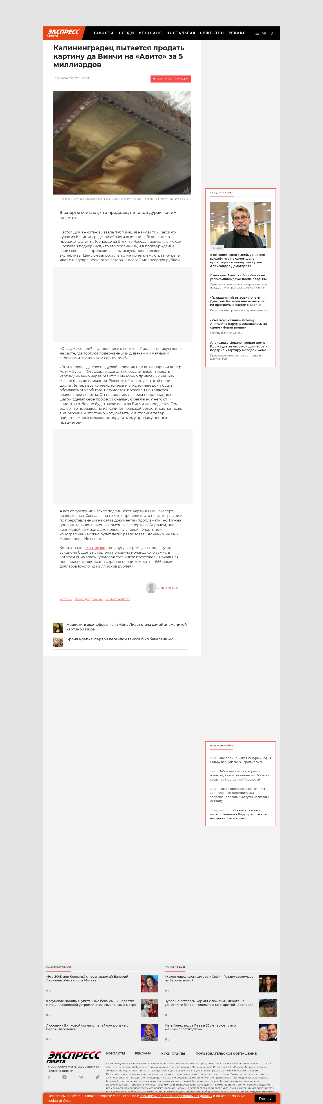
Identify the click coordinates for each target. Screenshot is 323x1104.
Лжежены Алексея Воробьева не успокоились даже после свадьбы (238, 277)
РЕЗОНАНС (150, 33)
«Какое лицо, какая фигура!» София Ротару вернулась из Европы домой (209, 978)
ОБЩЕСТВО (212, 33)
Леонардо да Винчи (88, 599)
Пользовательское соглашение (226, 1054)
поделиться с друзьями (171, 79)
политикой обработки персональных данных (176, 1096)
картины (66, 599)
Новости (103, 33)
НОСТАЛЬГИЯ (181, 33)
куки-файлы (173, 1054)
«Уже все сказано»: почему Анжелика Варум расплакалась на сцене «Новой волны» (238, 323)
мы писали (95, 548)
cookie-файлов (59, 1100)
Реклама (143, 1053)
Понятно (265, 1098)
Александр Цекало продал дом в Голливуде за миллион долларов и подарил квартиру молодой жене (239, 346)
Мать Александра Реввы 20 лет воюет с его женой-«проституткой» (200, 1027)
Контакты (115, 1053)
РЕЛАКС (237, 33)
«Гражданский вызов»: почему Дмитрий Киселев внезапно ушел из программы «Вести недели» (238, 301)
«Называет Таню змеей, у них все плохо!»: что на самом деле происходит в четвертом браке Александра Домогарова (237, 260)
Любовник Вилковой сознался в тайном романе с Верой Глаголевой (87, 1027)
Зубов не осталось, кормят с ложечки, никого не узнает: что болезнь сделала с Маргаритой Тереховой (209, 1003)
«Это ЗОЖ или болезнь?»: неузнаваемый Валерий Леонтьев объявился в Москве (87, 978)
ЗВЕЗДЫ (126, 33)
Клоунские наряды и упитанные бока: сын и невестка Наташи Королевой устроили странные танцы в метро (91, 1003)
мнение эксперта (117, 599)
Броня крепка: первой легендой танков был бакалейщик (119, 639)
